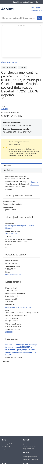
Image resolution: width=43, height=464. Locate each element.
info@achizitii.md (28, 449)
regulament (6, 447)
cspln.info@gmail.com (13, 274)
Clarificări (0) (9, 170)
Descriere (7, 165)
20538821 (9, 332)
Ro (37, 2)
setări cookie (6, 450)
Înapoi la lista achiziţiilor (10, 62)
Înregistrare (17, 2)
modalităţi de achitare (30, 456)
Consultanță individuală (30, 459)
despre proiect (7, 444)
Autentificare (28, 2)
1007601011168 (11, 233)
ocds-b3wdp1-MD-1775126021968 (18, 307)
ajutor (24, 444)
